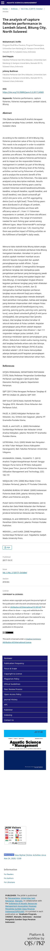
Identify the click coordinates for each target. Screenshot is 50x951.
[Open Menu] (2, 2)
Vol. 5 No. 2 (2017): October (32, 9)
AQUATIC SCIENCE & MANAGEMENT (22, 2)
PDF (8, 547)
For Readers (8, 874)
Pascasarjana (14, 898)
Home (5, 9)
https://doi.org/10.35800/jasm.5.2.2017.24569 (23, 92)
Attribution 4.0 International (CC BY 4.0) (25, 607)
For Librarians (9, 882)
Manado (18, 900)
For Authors (8, 878)
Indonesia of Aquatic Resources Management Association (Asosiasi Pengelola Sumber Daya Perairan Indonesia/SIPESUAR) (21, 907)
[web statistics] (9, 855)
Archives (14, 9)
